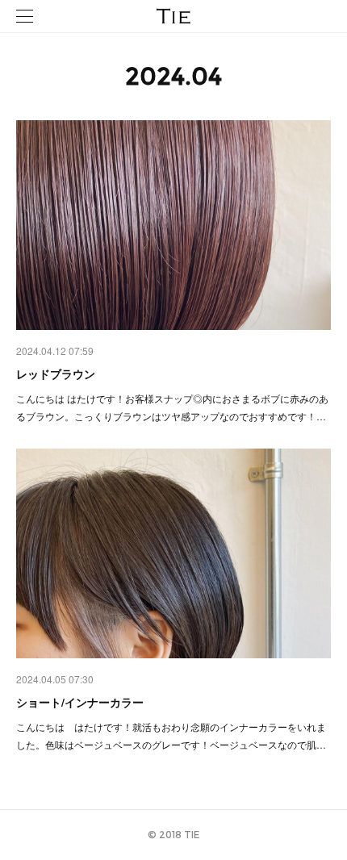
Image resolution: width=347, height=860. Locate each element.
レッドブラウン (55, 373)
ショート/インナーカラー (80, 702)
